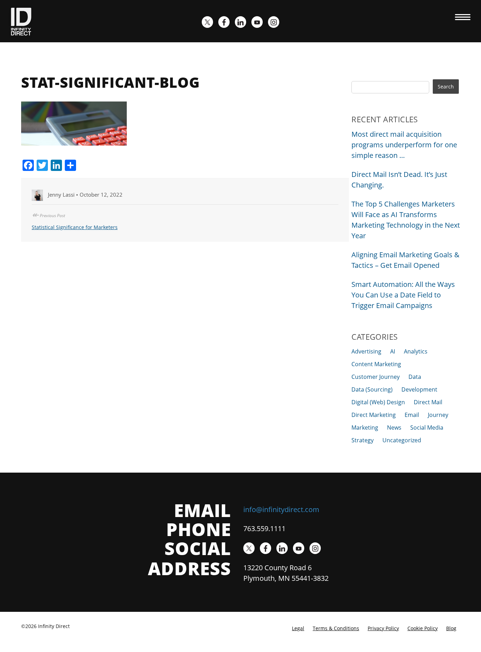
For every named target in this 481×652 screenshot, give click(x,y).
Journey (438, 415)
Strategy (362, 440)
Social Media (426, 427)
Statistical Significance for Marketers (75, 227)
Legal (298, 628)
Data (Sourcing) (372, 389)
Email (412, 415)
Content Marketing (376, 364)
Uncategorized (401, 440)
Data (414, 377)
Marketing (364, 427)
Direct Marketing (373, 415)
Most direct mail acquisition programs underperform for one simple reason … (404, 144)
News (394, 427)
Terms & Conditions (336, 628)
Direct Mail (428, 402)
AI (392, 351)
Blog (451, 628)
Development (419, 389)
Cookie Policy (422, 628)
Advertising (366, 351)
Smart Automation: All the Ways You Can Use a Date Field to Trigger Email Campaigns (403, 294)
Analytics (415, 351)
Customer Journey (375, 377)
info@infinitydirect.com (281, 509)
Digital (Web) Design (378, 402)
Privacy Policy (383, 628)
